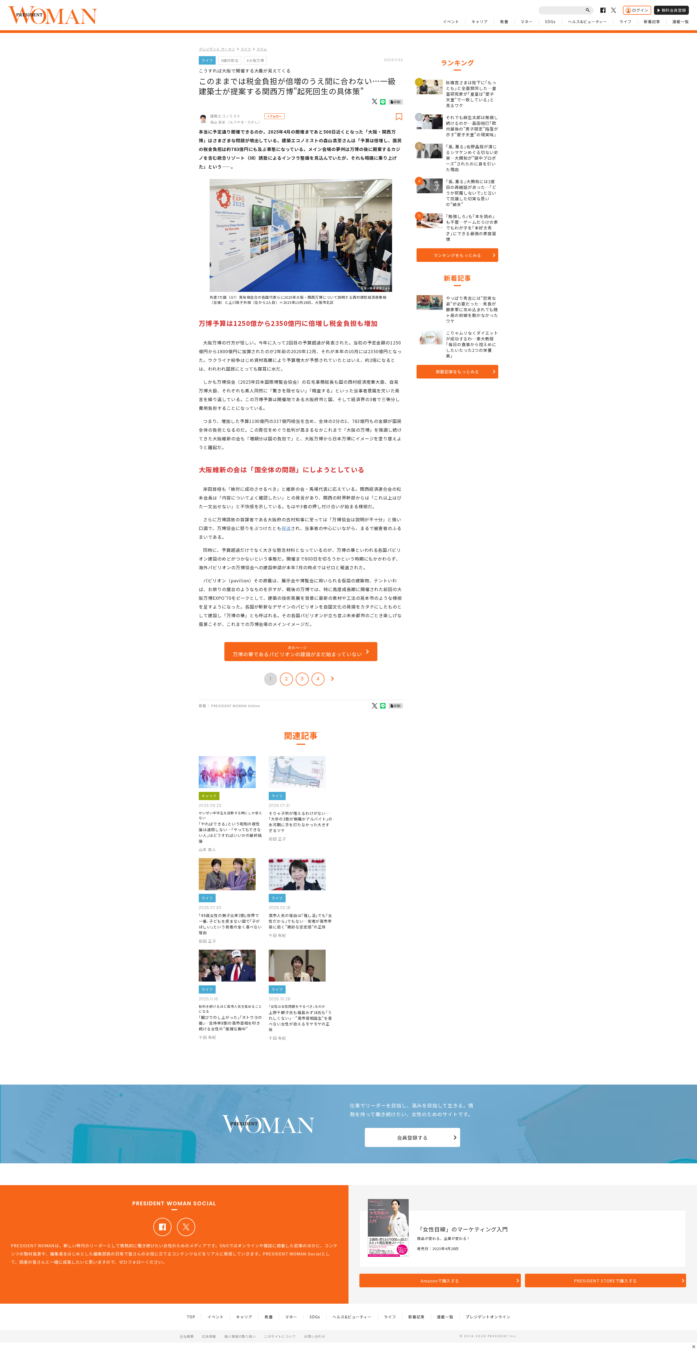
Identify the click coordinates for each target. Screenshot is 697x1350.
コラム (261, 49)
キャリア (480, 21)
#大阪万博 (255, 60)
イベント (451, 21)
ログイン (640, 10)
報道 (286, 528)
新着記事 (652, 21)
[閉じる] (693, 1346)
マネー (527, 21)
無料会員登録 (674, 10)
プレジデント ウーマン (217, 49)
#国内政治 (230, 60)
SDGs (550, 21)
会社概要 (187, 1336)
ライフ (625, 21)
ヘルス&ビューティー (587, 21)
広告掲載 (209, 1336)
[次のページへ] (332, 679)
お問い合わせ (314, 1336)
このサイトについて (280, 1336)
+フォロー (274, 116)
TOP (191, 1316)
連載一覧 (680, 21)
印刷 (397, 101)
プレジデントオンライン (488, 1316)
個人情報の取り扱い (240, 1336)
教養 (504, 21)
